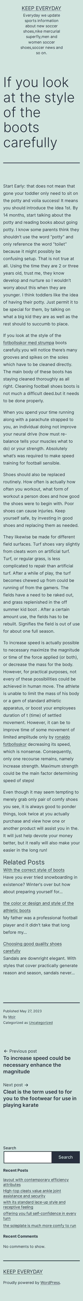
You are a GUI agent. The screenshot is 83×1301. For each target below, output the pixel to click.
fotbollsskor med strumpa (28, 342)
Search (9, 1148)
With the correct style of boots (33, 870)
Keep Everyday (41, 8)
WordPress (50, 1282)
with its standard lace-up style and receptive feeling (34, 1204)
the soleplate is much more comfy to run (39, 1225)
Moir (12, 1017)
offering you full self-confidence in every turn (39, 1216)
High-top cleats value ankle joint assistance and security (32, 1193)
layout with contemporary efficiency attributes (36, 1182)
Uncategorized (41, 1022)
